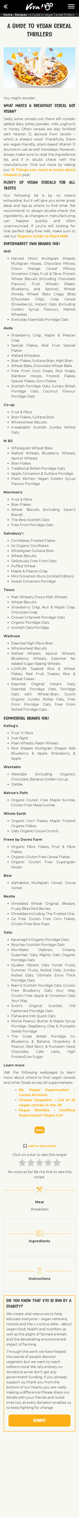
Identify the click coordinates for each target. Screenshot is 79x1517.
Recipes (21, 14)
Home (7, 14)
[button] (39, 1146)
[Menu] (71, 6)
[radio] (22, 1163)
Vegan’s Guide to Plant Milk (42, 236)
